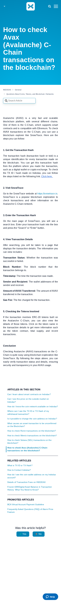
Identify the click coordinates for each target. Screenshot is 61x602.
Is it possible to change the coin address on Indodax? (32, 419)
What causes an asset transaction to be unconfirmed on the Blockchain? (31, 424)
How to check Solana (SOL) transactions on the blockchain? (29, 441)
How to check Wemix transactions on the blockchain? (32, 436)
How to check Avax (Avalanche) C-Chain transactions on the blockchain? (27, 449)
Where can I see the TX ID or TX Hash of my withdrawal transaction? (28, 412)
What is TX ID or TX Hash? (19, 465)
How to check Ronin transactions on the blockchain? (31, 431)
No (40, 534)
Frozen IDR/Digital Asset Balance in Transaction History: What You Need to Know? (29, 488)
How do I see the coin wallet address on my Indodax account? (31, 476)
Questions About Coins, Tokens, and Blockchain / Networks (30, 94)
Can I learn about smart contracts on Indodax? (29, 394)
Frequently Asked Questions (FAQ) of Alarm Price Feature (30, 510)
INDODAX (7, 90)
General (18, 90)
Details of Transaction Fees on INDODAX (26, 482)
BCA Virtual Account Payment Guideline (25, 504)
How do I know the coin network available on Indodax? (32, 406)
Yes (24, 534)
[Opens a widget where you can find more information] (50, 597)
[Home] (30, 6)
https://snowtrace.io (47, 193)
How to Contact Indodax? (19, 470)
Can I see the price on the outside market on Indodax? (28, 400)
